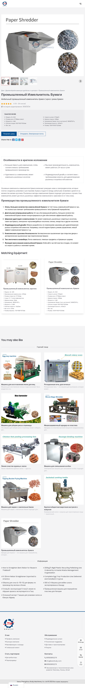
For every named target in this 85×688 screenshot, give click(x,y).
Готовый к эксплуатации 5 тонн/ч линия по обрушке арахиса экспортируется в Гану (19, 590)
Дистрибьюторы (11, 657)
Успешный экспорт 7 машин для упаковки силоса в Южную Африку (22, 596)
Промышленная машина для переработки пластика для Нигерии (60, 590)
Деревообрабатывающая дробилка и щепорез (21, 90)
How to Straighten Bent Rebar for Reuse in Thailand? (20, 569)
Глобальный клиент (12, 647)
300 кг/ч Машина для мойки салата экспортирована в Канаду (58, 583)
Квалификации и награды (15, 645)
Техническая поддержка (54, 642)
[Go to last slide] (4, 81)
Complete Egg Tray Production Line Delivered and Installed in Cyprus (62, 577)
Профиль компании (12, 639)
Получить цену (9, 134)
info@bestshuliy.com (53, 661)
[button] (15, 81)
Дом (2, 90)
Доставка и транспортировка (55, 645)
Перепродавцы (11, 660)
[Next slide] (80, 81)
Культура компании (12, 642)
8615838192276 (51, 658)
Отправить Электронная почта (32, 134)
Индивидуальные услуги (54, 639)
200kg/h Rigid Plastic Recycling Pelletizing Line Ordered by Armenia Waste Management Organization (63, 570)
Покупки (48, 647)
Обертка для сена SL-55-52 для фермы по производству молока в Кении (19, 583)
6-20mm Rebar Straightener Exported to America (19, 577)
